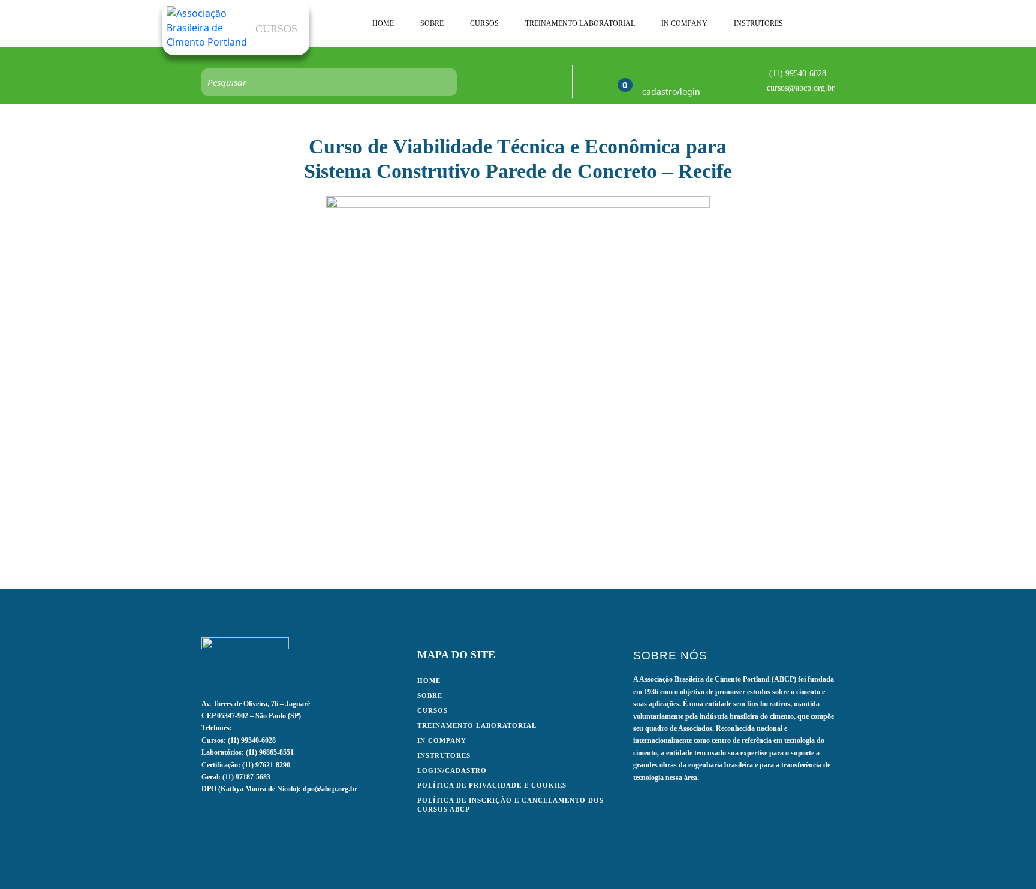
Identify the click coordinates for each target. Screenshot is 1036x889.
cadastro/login (671, 91)
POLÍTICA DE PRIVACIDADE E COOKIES (492, 785)
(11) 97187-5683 (246, 777)
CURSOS (484, 23)
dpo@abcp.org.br (330, 789)
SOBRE (432, 23)
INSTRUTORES (758, 23)
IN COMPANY (684, 23)
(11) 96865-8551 (270, 752)
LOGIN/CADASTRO (452, 770)
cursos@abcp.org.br (801, 87)
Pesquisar (442, 82)
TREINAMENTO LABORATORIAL (580, 23)
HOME (383, 23)
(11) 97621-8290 (266, 765)
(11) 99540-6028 (797, 73)
